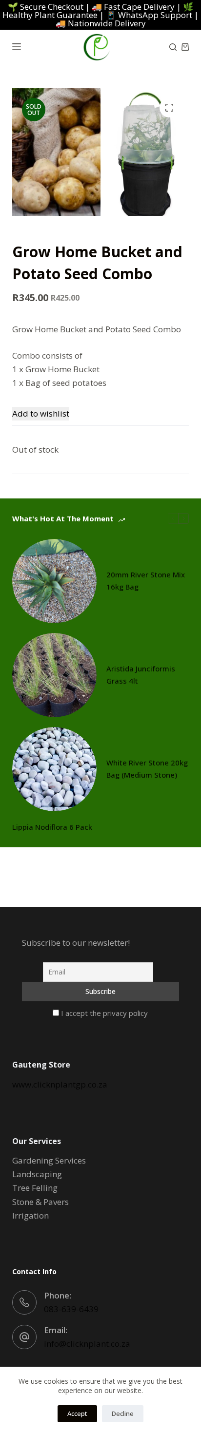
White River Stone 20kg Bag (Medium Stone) (147, 769)
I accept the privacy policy (103, 1013)
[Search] (173, 47)
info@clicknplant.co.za (87, 1343)
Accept (77, 1413)
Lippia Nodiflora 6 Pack (52, 827)
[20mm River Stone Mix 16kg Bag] (54, 581)
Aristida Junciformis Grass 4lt (140, 675)
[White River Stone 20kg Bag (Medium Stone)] (54, 769)
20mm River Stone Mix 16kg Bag (145, 581)
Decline (123, 1413)
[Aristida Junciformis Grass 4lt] (54, 675)
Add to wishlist (40, 413)
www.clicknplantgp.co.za (59, 1084)
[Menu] (16, 46)
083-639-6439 (71, 1309)
